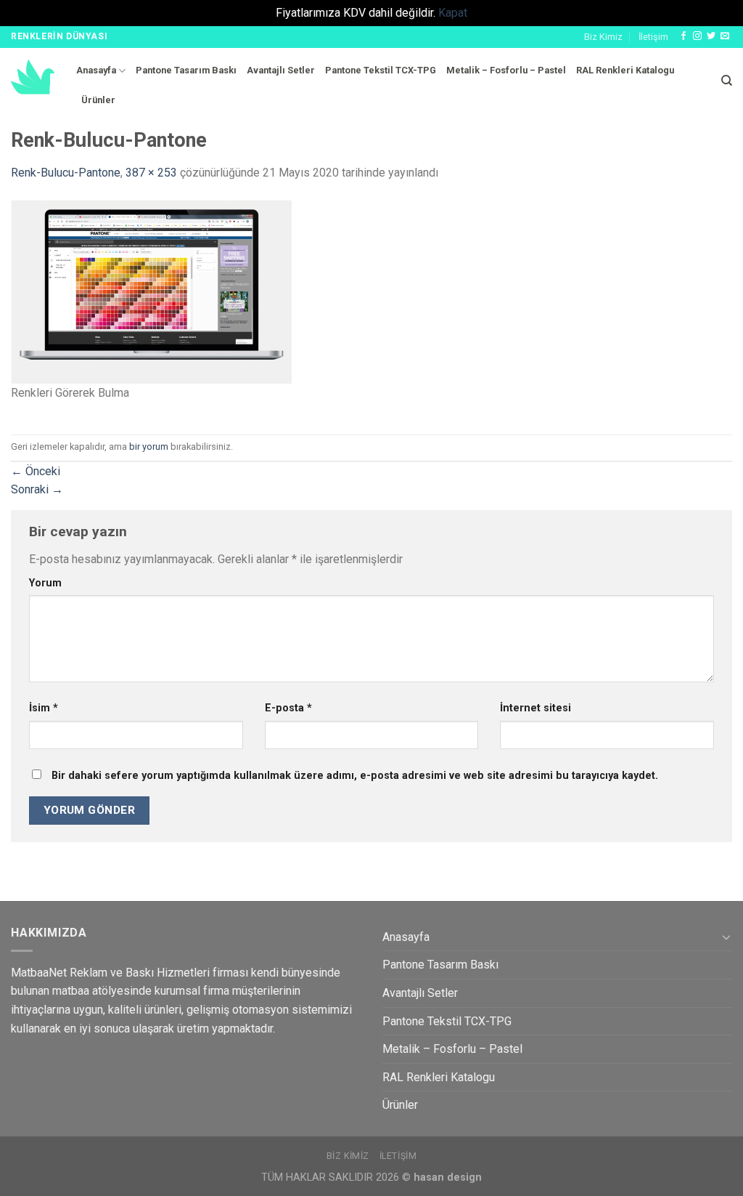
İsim (43, 708)
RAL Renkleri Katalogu (625, 70)
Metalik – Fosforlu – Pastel (506, 70)
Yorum (45, 583)
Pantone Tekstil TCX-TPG (380, 70)
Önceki (35, 471)
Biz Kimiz (603, 36)
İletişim (653, 36)
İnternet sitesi (535, 708)
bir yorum (148, 446)
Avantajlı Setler (281, 70)
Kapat (452, 13)
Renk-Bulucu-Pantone (65, 172)
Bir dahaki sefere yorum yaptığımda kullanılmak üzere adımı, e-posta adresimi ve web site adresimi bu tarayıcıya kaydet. (355, 775)
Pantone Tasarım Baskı (186, 70)
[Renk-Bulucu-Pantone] (151, 290)
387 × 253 (151, 172)
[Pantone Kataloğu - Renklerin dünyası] (32, 77)
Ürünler (98, 99)
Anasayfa (96, 70)
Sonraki (37, 489)
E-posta (288, 708)
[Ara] (726, 80)
